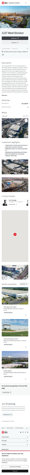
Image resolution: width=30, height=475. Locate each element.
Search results (10, 428)
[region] (15, 463)
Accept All (15, 471)
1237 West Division (19, 428)
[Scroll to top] (26, 428)
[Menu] (25, 3)
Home (3, 428)
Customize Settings (15, 466)
